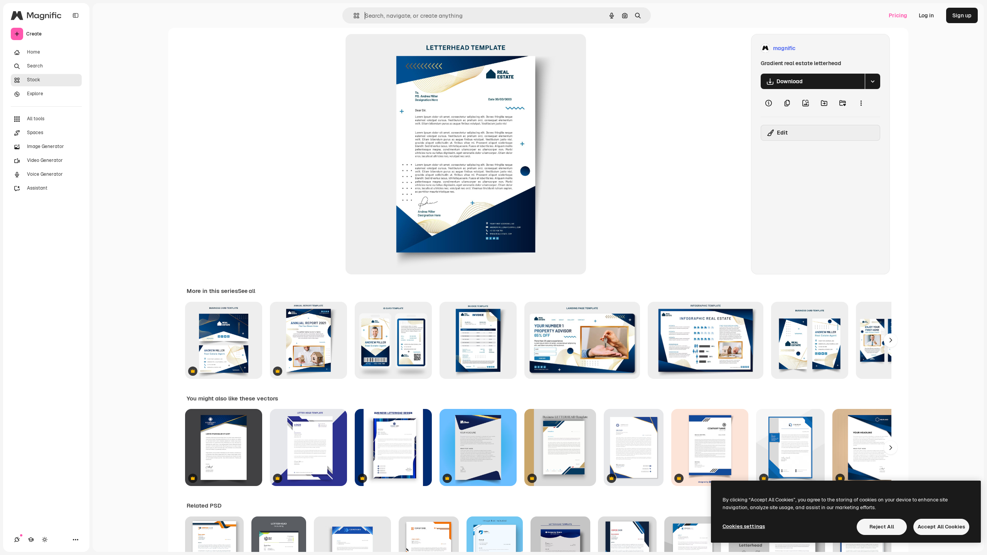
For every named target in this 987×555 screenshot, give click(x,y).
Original (395, 48)
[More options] (861, 103)
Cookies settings (744, 526)
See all (246, 291)
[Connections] (17, 539)
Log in (926, 15)
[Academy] (31, 539)
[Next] (891, 340)
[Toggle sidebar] (75, 15)
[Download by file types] (872, 81)
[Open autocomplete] (353, 15)
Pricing (898, 15)
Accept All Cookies (941, 526)
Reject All (881, 526)
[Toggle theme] (45, 539)
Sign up (962, 15)
